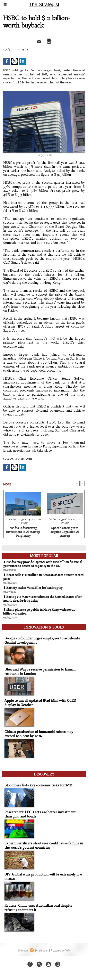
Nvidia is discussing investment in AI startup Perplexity (23, 531)
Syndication (41, 950)
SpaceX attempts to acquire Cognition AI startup (65, 531)
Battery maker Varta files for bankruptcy (34, 588)
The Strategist (44, 4)
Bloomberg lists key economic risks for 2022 (39, 785)
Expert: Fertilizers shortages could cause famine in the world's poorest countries (44, 845)
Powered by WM (60, 950)
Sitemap (23, 950)
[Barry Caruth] (44, 93)
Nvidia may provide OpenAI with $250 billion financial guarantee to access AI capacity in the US (42, 564)
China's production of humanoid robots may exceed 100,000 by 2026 (39, 734)
